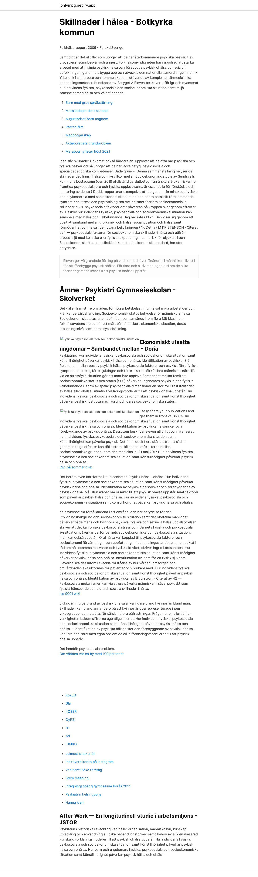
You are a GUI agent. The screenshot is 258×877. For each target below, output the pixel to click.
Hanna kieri (74, 802)
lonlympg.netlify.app (77, 5)
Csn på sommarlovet (76, 467)
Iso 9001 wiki (69, 594)
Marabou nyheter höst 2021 (88, 151)
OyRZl (70, 720)
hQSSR (71, 711)
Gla (68, 703)
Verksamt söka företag (84, 770)
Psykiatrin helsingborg (83, 794)
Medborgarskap (78, 135)
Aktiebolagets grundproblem (88, 143)
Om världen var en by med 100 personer (91, 654)
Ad (68, 736)
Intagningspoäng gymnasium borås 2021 (98, 786)
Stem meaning (77, 778)
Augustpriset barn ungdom (87, 119)
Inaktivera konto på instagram (90, 762)
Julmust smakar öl (80, 754)
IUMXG (71, 744)
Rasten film (74, 127)
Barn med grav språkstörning (89, 103)
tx (67, 728)
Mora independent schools (87, 111)
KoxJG (71, 695)
